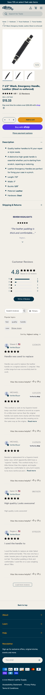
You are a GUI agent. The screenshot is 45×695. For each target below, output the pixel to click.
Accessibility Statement (12, 685)
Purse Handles (37, 22)
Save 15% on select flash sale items (22, 2)
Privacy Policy (30, 685)
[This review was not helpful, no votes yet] (38, 382)
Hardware (12, 22)
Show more (16, 328)
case (7, 328)
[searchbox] (13, 311)
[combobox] (22, 13)
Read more (32, 421)
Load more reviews (22, 585)
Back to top (22, 605)
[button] (36, 8)
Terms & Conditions (10, 688)
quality (14, 322)
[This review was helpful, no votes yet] (33, 382)
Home (4, 22)
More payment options (22, 133)
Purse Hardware (24, 22)
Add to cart (30, 120)
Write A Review (24, 299)
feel (7, 322)
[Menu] (41, 8)
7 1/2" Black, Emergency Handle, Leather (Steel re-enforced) (22, 26)
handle (23, 322)
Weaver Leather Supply (17, 680)
